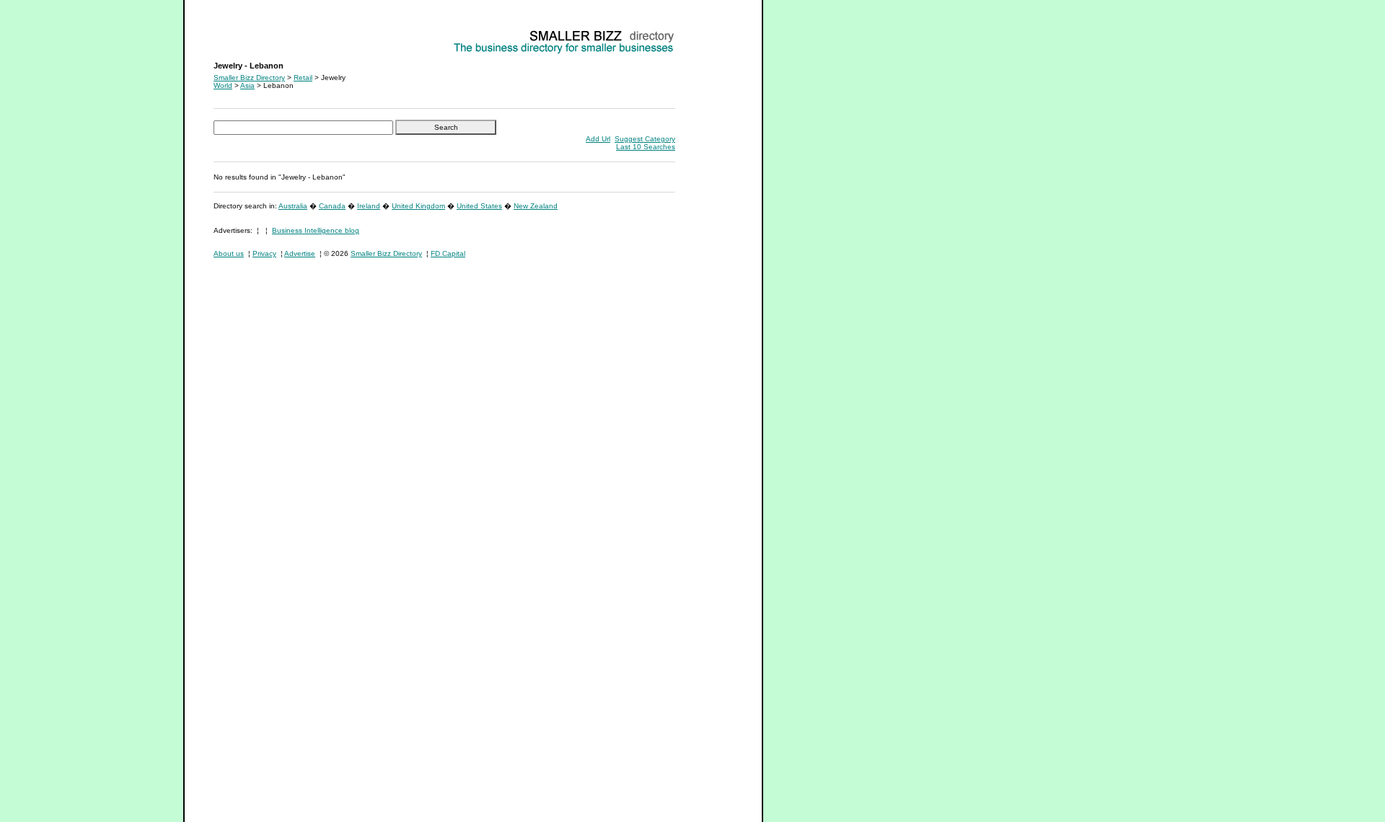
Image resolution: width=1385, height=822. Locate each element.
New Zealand (536, 206)
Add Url (598, 139)
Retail (303, 77)
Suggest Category (645, 139)
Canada (332, 206)
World (223, 85)
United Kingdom (418, 206)
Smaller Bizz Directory (249, 77)
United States (479, 206)
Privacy (264, 253)
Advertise (299, 253)
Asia (247, 85)
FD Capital (448, 253)
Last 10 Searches (645, 147)
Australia (292, 206)
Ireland (368, 206)
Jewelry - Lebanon (244, 33)
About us (229, 253)
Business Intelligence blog (315, 230)
